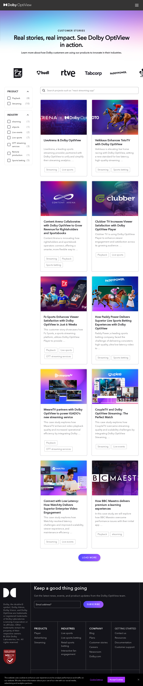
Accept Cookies (116, 679)
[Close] (138, 680)
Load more (89, 557)
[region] (71, 680)
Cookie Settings (96, 679)
